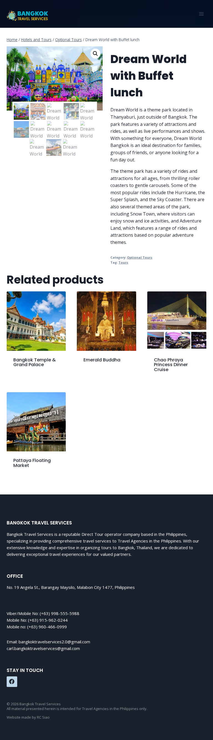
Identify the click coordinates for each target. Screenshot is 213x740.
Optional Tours (139, 257)
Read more (94, 376)
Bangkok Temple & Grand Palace (34, 362)
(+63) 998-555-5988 (59, 613)
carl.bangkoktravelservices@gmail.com (43, 648)
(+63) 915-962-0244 (48, 620)
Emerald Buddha (101, 360)
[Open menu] (201, 13)
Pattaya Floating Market (32, 463)
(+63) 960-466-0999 (47, 626)
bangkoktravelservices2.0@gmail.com (54, 641)
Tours (123, 262)
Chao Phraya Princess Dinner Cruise (171, 365)
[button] (95, 54)
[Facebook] (12, 681)
